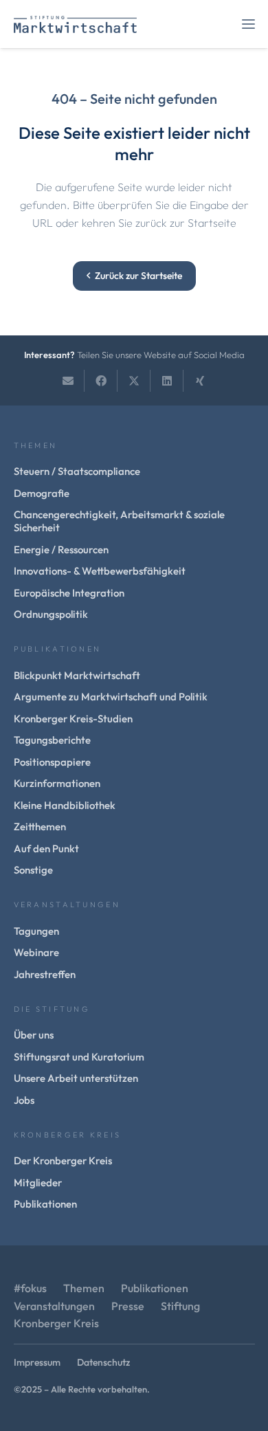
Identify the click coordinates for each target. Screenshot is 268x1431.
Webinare (36, 952)
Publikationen (45, 1203)
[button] (248, 24)
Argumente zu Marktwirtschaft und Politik (111, 696)
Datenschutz (103, 1362)
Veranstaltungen (54, 1306)
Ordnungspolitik (51, 614)
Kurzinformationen (57, 783)
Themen (83, 1288)
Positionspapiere (52, 761)
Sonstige (33, 869)
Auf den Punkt (46, 848)
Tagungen (36, 931)
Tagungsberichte (52, 739)
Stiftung (180, 1306)
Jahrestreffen (45, 974)
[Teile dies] (101, 381)
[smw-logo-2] (75, 24)
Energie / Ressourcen (61, 549)
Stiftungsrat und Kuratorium (79, 1056)
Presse (127, 1306)
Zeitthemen (40, 826)
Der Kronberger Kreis (63, 1160)
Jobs (24, 1100)
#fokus (30, 1288)
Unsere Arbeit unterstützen (76, 1078)
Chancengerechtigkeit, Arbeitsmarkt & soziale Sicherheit (119, 521)
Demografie (41, 493)
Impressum (37, 1362)
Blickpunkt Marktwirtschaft (77, 675)
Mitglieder (38, 1182)
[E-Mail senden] (68, 381)
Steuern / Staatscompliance (77, 471)
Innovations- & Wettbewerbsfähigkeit (100, 570)
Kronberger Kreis (56, 1323)
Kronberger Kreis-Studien (73, 718)
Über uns (34, 1034)
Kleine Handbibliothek (64, 805)
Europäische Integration (69, 592)
